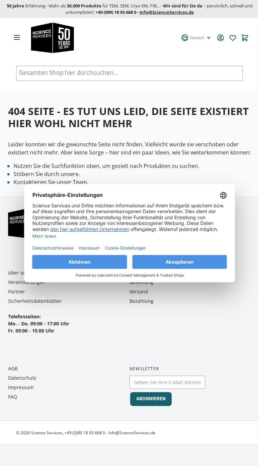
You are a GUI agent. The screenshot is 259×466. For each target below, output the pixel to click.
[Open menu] (17, 37)
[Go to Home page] (102, 38)
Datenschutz (22, 378)
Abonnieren (151, 399)
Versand (139, 291)
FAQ (12, 397)
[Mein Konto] (220, 37)
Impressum (21, 387)
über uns (18, 272)
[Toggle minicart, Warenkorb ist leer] (244, 37)
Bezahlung (141, 301)
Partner (16, 291)
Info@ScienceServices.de (167, 12)
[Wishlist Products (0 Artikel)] (232, 37)
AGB (13, 368)
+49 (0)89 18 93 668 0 (84, 433)
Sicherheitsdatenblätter (35, 301)
